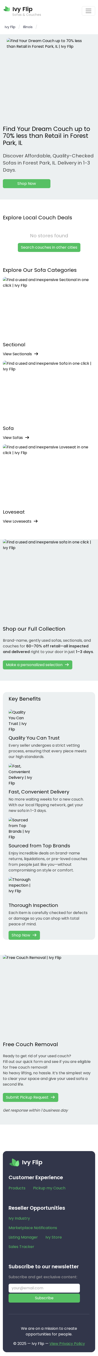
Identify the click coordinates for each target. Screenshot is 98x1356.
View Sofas (13, 437)
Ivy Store (53, 1237)
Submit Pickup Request (27, 1097)
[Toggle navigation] (88, 11)
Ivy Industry (19, 1218)
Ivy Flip (10, 27)
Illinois (28, 27)
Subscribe (44, 1298)
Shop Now (26, 183)
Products (17, 1188)
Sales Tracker (21, 1246)
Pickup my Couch (49, 1188)
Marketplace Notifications (33, 1227)
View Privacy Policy (67, 1343)
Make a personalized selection (34, 664)
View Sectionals (17, 354)
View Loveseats (17, 521)
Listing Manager (23, 1237)
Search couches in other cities (49, 247)
